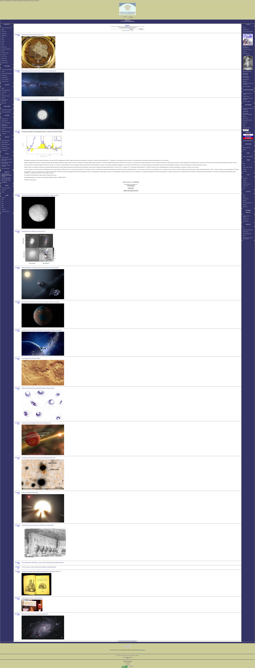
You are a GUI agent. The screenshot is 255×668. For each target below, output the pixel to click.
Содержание (7, 0)
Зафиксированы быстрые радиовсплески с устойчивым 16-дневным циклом (39, 70)
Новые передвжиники (6, 90)
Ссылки (130, 655)
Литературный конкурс (6, 178)
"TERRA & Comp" (246, 96)
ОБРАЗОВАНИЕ (248, 104)
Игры (244, 165)
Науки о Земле (245, 118)
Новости (20, 0)
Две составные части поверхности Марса (31, 358)
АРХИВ (6, 195)
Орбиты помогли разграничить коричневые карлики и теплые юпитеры (38, 388)
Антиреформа (245, 111)
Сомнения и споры (5, 52)
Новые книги (4, 54)
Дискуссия (36, 0)
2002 (2, 201)
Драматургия (4, 46)
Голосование (26, 0)
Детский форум (4, 150)
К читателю (4, 31)
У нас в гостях (4, 56)
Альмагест (3, 129)
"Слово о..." (4, 71)
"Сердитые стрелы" (5, 81)
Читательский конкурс (6, 179)
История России (5, 118)
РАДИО (248, 153)
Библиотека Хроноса (247, 147)
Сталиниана (4, 133)
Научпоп (244, 149)
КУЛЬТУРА (7, 84)
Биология (244, 116)
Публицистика (4, 35)
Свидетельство (126, 26)
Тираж (244, 188)
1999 (2, 207)
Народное (245, 169)
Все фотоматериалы (5, 211)
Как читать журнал (246, 183)
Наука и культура (246, 53)
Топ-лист (31, 0)
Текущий (3, 197)
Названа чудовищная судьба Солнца (30, 492)
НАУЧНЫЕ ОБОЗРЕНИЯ (248, 89)
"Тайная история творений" (7, 73)
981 (119, 641)
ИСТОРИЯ (7, 115)
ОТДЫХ (248, 159)
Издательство (4, 58)
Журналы (244, 200)
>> (137, 641)
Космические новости (247, 71)
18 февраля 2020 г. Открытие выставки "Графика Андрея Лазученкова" (38, 525)
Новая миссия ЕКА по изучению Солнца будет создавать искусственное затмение (40, 267)
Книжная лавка (4, 60)
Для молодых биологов (248, 140)
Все (243, 227)
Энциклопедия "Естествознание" (246, 77)
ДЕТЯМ (6, 185)
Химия (244, 125)
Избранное (245, 204)
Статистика (133, 655)
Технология (245, 121)
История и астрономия (247, 49)
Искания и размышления (6, 48)
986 (128, 641)
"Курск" (3, 37)
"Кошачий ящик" (5, 77)
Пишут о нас (245, 185)
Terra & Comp (33, 179)
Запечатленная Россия (6, 131)
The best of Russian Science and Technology (248, 238)
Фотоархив (4, 209)
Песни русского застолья (247, 167)
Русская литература (246, 127)
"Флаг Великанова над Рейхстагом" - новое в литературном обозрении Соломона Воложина (43, 562)
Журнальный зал (5, 62)
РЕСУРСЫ (248, 191)
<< (117, 641)
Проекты (244, 196)
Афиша (3, 29)
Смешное (244, 171)
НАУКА (248, 24)
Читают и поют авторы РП (248, 156)
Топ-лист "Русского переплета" (246, 216)
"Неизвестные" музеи (5, 95)
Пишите (15, 0)
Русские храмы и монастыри (5, 100)
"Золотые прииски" (5, 79)
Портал (1, 0)
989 (134, 641)
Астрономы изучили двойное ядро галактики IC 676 (33, 231)
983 (123, 641)
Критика (3, 50)
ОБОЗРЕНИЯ (7, 66)
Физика (244, 123)
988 (132, 641)
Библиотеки (245, 206)
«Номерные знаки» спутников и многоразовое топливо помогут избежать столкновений (42, 330)
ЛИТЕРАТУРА (7, 24)
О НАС (248, 174)
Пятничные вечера (5, 157)
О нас (11, 0)
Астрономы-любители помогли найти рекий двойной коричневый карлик (38, 457)
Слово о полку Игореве (6, 122)
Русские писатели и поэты (248, 202)
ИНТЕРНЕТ (248, 212)
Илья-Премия (4, 182)
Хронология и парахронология (5, 125)
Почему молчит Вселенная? (248, 31)
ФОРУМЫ (7, 137)
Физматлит (245, 81)
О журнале (245, 182)
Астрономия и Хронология (7, 127)
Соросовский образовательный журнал (247, 114)
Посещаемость (245, 198)
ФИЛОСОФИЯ (7, 106)
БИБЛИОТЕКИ (248, 144)
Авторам (244, 180)
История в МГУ (4, 120)
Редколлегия (245, 178)
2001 (2, 203)
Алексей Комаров (128, 661)
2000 (2, 205)
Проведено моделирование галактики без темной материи (35, 613)
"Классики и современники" (7, 69)
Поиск (244, 194)
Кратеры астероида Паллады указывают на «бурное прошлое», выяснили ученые (40, 195)
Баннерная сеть (246, 218)
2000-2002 (248, 55)
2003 (2, 199)
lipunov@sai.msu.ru (141, 649)
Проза (3, 43)
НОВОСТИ (248, 224)
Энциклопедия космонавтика (245, 74)
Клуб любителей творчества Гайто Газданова (7, 163)
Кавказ (3, 39)
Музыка (3, 93)
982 (121, 641)
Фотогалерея (4, 92)
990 (135, 641)
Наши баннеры (245, 220)
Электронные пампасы (6, 187)
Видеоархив (4, 102)
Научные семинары (246, 86)
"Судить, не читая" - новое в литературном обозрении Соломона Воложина (39, 566)
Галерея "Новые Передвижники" (127, 657)
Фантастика (4, 189)
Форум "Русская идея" (6, 144)
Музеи (244, 163)
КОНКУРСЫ (6, 172)
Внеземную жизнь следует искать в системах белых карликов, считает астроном (40, 99)
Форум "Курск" (4, 146)
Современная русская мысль (7, 109)
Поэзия (3, 45)
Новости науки (245, 231)
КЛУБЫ (7, 153)
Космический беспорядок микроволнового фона (33, 34)
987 (130, 641)
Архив (128, 655)
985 (126, 641)
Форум (3, 191)
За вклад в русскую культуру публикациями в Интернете (7, 175)
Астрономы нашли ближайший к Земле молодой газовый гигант (36, 422)
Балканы (3, 41)
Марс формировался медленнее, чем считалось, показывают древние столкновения (40, 301)
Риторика (3, 97)
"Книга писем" (4, 75)
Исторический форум (6, 148)
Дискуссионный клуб (5, 140)
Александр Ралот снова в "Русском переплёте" (32, 598)
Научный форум (5, 142)
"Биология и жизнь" (246, 101)
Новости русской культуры (7, 27)
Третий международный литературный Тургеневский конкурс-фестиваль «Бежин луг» (41, 571)
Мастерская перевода (6, 168)
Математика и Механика (247, 120)
